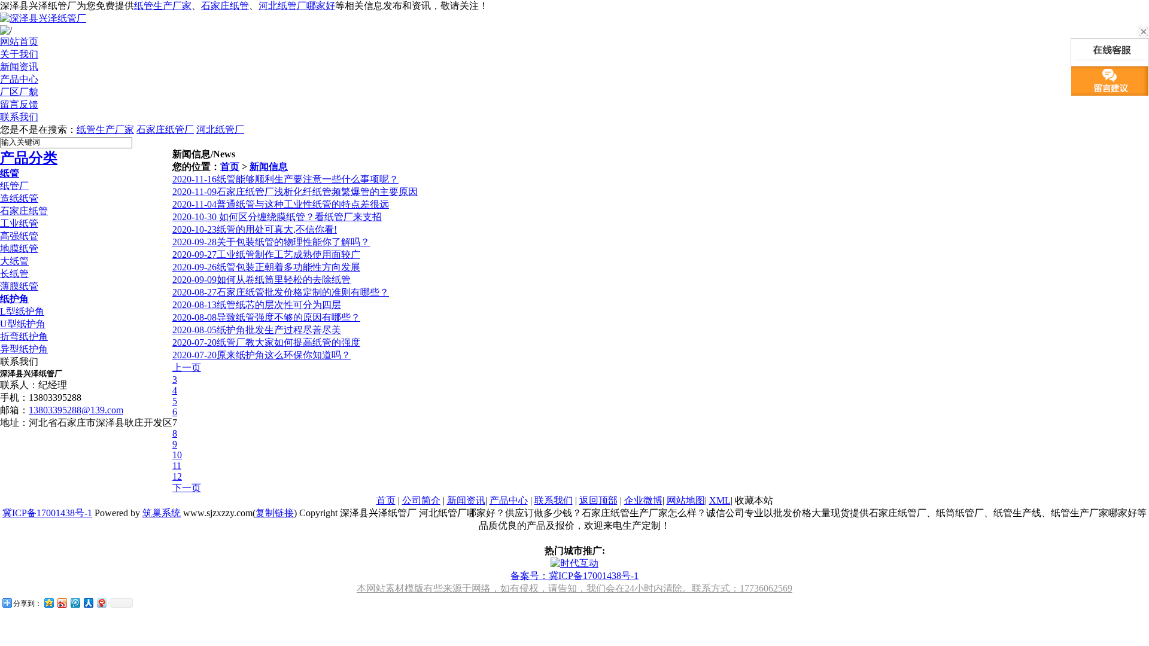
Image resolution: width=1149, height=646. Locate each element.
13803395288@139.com (76, 410)
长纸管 (14, 274)
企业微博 (643, 500)
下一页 (186, 488)
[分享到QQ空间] (48, 602)
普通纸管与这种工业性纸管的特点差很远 (280, 204)
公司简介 (421, 500)
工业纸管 (19, 223)
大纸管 (14, 261)
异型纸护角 (24, 349)
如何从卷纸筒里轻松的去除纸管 (261, 280)
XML (720, 500)
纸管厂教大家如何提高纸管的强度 (266, 342)
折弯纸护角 (24, 336)
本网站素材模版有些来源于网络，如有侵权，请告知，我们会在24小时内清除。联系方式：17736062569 (574, 588)
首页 (229, 167)
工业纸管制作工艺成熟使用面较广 (266, 254)
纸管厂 (14, 186)
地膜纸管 (19, 248)
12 (177, 476)
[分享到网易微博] (101, 602)
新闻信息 (269, 167)
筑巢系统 (161, 513)
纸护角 (14, 299)
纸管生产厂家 (163, 6)
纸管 (9, 173)
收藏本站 (754, 500)
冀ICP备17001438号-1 (47, 513)
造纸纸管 (19, 198)
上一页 (186, 367)
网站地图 (686, 500)
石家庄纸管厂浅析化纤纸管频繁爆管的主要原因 (295, 192)
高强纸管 (19, 236)
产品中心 (509, 500)
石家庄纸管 (225, 6)
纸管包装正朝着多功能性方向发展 (266, 267)
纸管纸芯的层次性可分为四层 (256, 305)
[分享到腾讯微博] (74, 602)
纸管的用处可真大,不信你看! (254, 229)
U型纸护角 (22, 324)
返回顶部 (598, 500)
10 (177, 455)
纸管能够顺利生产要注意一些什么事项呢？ (285, 179)
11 (176, 466)
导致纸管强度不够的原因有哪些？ (266, 317)
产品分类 (28, 158)
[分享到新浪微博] (61, 602)
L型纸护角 (22, 311)
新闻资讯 (466, 500)
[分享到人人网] (88, 602)
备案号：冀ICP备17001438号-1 (574, 576)
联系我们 (553, 500)
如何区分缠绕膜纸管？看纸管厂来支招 (277, 217)
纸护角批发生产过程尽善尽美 (256, 330)
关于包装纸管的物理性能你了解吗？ (271, 242)
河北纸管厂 (220, 129)
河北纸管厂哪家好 (297, 6)
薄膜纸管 (19, 286)
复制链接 (275, 513)
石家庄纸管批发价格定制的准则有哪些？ (280, 292)
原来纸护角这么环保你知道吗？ (261, 355)
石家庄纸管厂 (165, 129)
